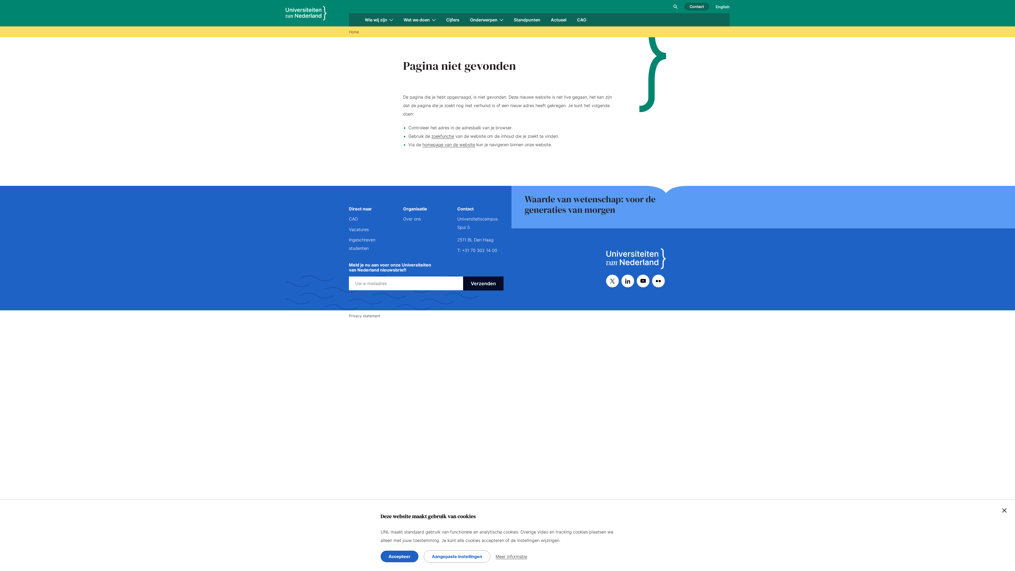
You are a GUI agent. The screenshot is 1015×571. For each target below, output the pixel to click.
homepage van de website (448, 144)
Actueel (558, 19)
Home (354, 32)
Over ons (412, 219)
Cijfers (452, 19)
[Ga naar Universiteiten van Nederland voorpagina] (306, 13)
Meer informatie (511, 556)
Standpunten (527, 19)
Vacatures (359, 229)
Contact (697, 6)
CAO (581, 19)
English (723, 6)
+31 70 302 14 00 (479, 250)
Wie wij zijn (376, 19)
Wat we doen (417, 19)
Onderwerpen (483, 19)
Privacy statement (364, 316)
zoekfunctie (442, 136)
